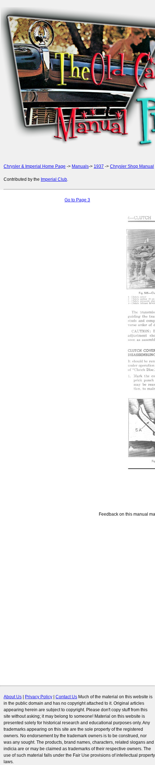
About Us (13, 696)
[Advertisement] (77, 78)
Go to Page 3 (77, 199)
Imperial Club (54, 179)
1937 (99, 166)
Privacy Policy (38, 696)
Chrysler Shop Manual (132, 166)
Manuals (80, 166)
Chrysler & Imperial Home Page (35, 166)
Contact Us (66, 696)
